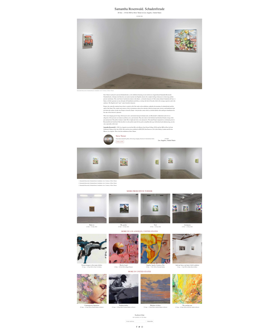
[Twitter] (139, 327)
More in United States (139, 271)
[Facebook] (137, 327)
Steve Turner (121, 135)
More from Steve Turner (139, 191)
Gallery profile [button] (120, 141)
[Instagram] (142, 327)
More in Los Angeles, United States (139, 231)
